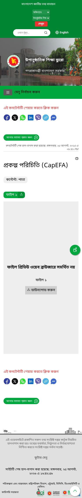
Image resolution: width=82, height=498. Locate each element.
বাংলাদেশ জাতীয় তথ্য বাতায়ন (38, 4)
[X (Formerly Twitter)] (15, 119)
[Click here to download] (21, 195)
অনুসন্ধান (46, 32)
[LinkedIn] (31, 119)
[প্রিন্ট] (77, 159)
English (64, 32)
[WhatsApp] (23, 119)
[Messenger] (53, 119)
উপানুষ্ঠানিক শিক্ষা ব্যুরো (44, 60)
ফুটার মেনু (41, 458)
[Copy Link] (46, 119)
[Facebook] (7, 119)
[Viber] (38, 117)
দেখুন (41, 24)
